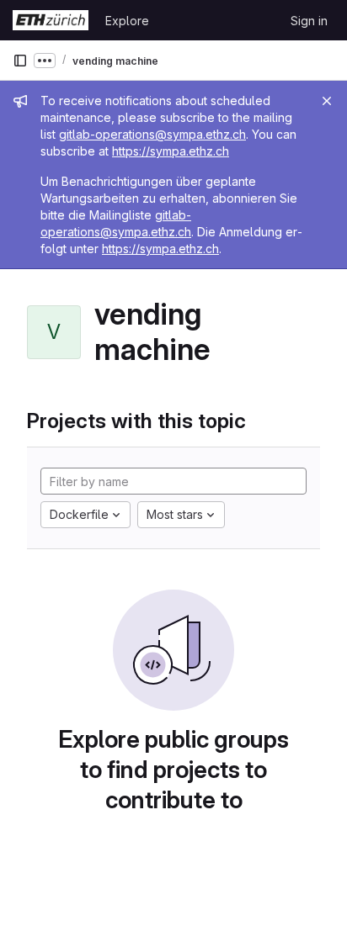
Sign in (309, 20)
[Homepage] (50, 20)
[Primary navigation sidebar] (20, 60)
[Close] (327, 101)
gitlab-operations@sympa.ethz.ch (152, 134)
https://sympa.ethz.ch (170, 151)
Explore (127, 20)
